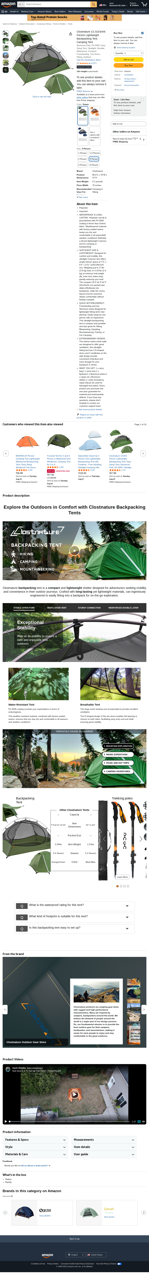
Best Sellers (60, 11)
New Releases (75, 11)
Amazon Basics (45, 11)
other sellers (82, 97)
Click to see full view (42, 96)
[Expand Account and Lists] (126, 5)
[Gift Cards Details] (146, 11)
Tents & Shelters (59, 24)
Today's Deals (118, 11)
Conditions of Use (38, 1264)
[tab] (24, 608)
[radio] (6, 33)
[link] (28, 461)
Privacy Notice (53, 1264)
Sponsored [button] (7, 1196)
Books (130, 11)
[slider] (69, 1121)
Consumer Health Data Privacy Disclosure (77, 1264)
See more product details (90, 409)
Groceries (89, 11)
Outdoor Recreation (27, 24)
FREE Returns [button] (84, 91)
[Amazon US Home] (47, 1256)
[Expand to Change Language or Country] (106, 5)
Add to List (117, 124)
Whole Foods (102, 11)
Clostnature (128, 75)
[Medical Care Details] (34, 11)
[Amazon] (8, 4)
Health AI (14, 11)
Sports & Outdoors (10, 24)
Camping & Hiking (44, 24)
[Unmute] (143, 1121)
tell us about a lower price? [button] (34, 1165)
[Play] (5, 1121)
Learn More (122, 877)
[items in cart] (144, 4)
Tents (70, 24)
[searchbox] (57, 4)
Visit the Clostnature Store (89, 60)
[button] (4, 11)
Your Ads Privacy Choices (106, 1264)
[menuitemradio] (139, 1121)
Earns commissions (35, 1068)
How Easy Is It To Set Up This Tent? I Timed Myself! (36, 1071)
